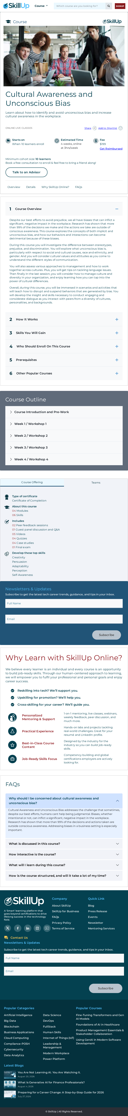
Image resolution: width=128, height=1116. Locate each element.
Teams (96, 482)
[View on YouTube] (47, 928)
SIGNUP (120, 6)
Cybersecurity (13, 1049)
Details (31, 187)
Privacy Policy (61, 922)
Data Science (52, 1015)
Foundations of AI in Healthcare (98, 1024)
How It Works (24, 319)
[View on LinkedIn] (27, 928)
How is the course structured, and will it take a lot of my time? (57, 876)
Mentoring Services (101, 928)
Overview (14, 187)
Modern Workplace (56, 1053)
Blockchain (11, 1026)
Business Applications (19, 1032)
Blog (91, 905)
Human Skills (52, 1032)
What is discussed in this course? (34, 844)
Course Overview (26, 209)
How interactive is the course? (32, 854)
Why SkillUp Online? (55, 187)
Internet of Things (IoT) (58, 1038)
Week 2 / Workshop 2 (31, 436)
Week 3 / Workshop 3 (31, 447)
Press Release (97, 911)
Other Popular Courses (31, 373)
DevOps (48, 1020)
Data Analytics (14, 1055)
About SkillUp (61, 905)
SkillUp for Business (65, 911)
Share (87, 128)
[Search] (109, 6)
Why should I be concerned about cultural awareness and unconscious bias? (54, 801)
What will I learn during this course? (37, 865)
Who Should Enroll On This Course (40, 346)
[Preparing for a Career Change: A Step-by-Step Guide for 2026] (64, 1095)
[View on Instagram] (37, 928)
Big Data (10, 1020)
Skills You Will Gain (28, 333)
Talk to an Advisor (26, 172)
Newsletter (95, 922)
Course (39, 5)
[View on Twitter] (7, 928)
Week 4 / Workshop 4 (31, 459)
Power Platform (54, 1059)
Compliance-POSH (17, 1043)
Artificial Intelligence (18, 1015)
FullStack (49, 1026)
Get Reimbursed (111, 148)
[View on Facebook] (17, 928)
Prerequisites (23, 360)
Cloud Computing (16, 1038)
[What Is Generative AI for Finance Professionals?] (64, 1085)
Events (93, 917)
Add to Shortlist (107, 128)
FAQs (78, 187)
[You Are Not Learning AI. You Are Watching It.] (64, 1075)
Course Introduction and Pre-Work (41, 412)
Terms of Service (63, 928)
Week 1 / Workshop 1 (30, 424)
